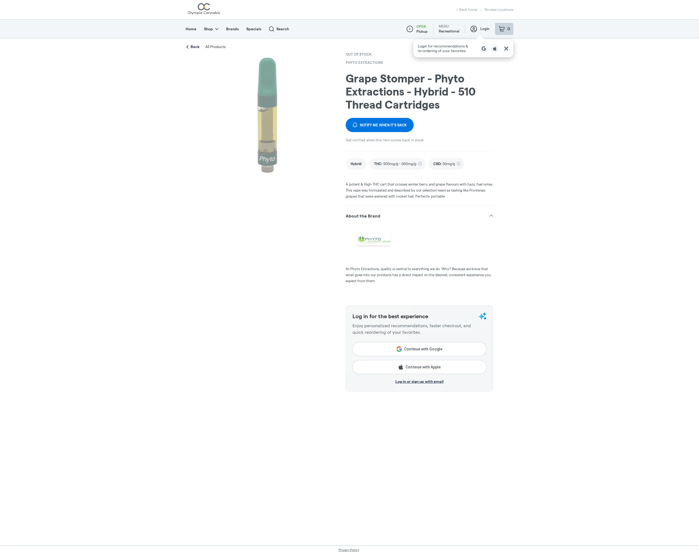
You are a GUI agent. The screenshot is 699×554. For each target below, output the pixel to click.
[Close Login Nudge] (506, 48)
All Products (215, 46)
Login (485, 29)
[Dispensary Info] (410, 29)
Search (282, 29)
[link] (356, 164)
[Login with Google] (483, 48)
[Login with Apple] (494, 48)
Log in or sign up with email (419, 381)
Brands (232, 29)
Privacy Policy (349, 550)
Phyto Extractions (364, 62)
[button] (463, 48)
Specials (253, 29)
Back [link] (195, 46)
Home (191, 29)
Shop (208, 29)
